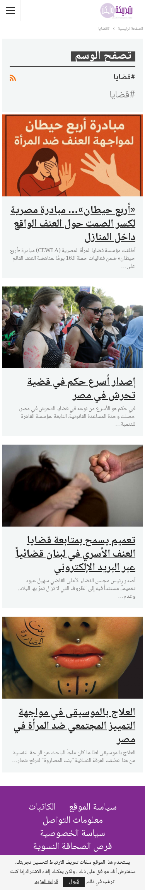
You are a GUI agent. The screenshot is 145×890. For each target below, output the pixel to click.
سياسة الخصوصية (72, 833)
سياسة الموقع (93, 807)
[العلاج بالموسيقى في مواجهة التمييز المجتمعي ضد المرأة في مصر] (72, 658)
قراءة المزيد (46, 882)
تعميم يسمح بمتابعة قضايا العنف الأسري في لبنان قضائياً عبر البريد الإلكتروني (75, 554)
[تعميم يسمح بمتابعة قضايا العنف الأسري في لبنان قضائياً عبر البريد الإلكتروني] (72, 486)
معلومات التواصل (73, 820)
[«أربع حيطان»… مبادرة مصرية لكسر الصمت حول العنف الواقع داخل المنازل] (72, 155)
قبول (74, 882)
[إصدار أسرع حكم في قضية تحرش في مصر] (72, 327)
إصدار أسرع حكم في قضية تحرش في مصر (81, 389)
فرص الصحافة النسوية (72, 847)
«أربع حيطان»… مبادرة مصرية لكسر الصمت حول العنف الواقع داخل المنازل (72, 224)
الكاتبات (42, 807)
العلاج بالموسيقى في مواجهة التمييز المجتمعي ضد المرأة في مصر (74, 726)
